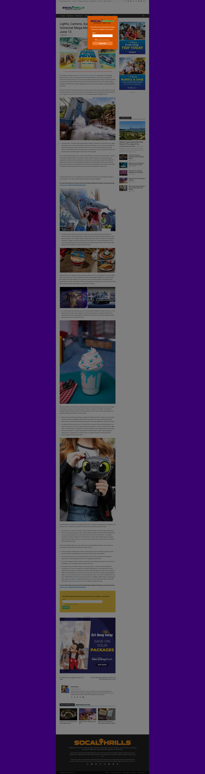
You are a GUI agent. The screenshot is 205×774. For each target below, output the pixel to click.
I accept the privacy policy (103, 40)
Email (94, 33)
